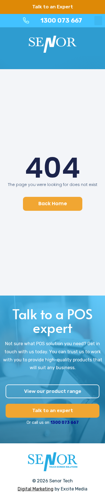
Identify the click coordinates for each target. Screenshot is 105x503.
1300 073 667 (64, 422)
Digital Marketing (35, 489)
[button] (98, 20)
